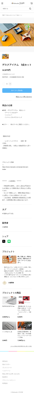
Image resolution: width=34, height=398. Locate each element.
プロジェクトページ (10, 15)
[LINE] (9, 241)
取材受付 (5, 377)
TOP (3, 15)
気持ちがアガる (8, 213)
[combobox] (16, 8)
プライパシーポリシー (9, 380)
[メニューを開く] (2, 3)
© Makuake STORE (17, 392)
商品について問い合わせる (24, 96)
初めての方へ (6, 364)
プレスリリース (7, 367)
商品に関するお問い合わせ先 (11, 374)
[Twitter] (3, 241)
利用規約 (5, 383)
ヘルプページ (6, 370)
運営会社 (5, 361)
